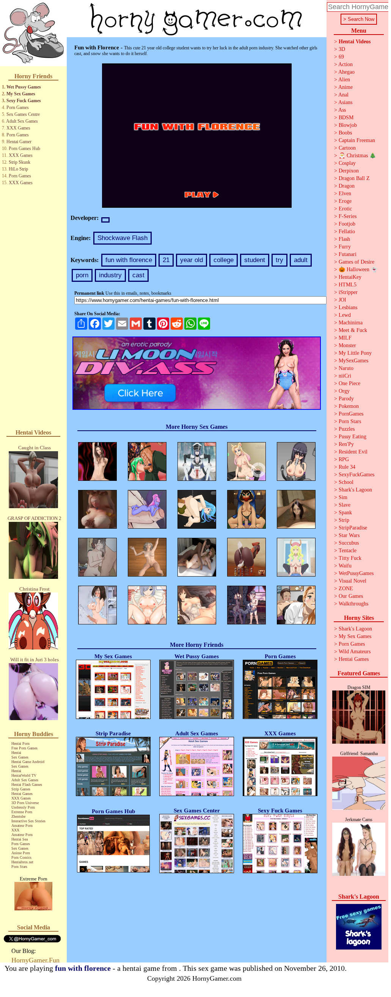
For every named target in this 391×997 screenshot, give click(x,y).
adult (301, 260)
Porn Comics (21, 857)
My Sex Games (20, 93)
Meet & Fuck (353, 330)
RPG (344, 459)
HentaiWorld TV (23, 775)
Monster (347, 345)
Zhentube (18, 816)
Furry (345, 247)
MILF (345, 338)
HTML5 (347, 285)
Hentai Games (22, 794)
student (254, 260)
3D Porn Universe (25, 803)
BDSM (346, 117)
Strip (344, 520)
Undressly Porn (23, 807)
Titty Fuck (350, 558)
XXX (15, 830)
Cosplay (347, 163)
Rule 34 (347, 467)
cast (138, 275)
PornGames (351, 414)
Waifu (345, 566)
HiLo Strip (18, 169)
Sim (343, 497)
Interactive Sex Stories (28, 821)
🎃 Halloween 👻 (358, 269)
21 (166, 260)
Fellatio (347, 231)
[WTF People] (33, 908)
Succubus (349, 543)
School (346, 482)
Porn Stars (19, 866)
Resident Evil (353, 452)
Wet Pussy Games (23, 87)
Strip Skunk (19, 162)
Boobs (345, 133)
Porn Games (17, 107)
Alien (344, 79)
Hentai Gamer (18, 141)
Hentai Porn (20, 743)
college (224, 260)
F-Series (347, 216)
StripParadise (353, 528)
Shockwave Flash (122, 238)
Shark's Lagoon (355, 490)
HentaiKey (350, 277)
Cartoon (347, 148)
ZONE (346, 588)
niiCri (345, 376)
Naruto (346, 368)
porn (82, 275)
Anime (345, 87)
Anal (343, 95)
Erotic (345, 209)
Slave (344, 505)
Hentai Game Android (27, 762)
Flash (344, 239)
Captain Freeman (357, 140)
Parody (346, 398)
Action (345, 64)
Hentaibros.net (22, 862)
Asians (345, 102)
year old (191, 260)
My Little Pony (355, 353)
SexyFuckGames (356, 474)
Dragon (347, 186)
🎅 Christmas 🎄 (357, 155)
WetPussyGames (356, 573)
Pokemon (349, 406)
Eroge (345, 201)
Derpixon (349, 171)
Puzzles (347, 429)
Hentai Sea (19, 839)
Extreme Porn (21, 812)
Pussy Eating (352, 436)
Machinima (351, 322)
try (279, 260)
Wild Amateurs (355, 651)
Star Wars (349, 535)
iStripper (348, 292)
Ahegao (346, 72)
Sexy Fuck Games (23, 100)
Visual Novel (352, 581)
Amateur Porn (22, 825)
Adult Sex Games (22, 121)
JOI (342, 300)
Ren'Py (346, 444)
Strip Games (20, 789)
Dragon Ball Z (354, 178)
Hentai (16, 753)
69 (341, 57)
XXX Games (18, 128)
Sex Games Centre (23, 114)
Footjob (347, 224)
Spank (345, 512)
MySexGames (353, 360)
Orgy (344, 391)
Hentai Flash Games (26, 784)
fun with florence (128, 260)
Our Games (351, 596)
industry (110, 275)
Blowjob (348, 125)
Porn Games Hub (24, 148)
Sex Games (19, 757)
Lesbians (348, 307)
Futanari (347, 254)
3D (342, 49)
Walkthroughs (353, 604)
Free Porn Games (24, 748)
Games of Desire (356, 262)
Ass (342, 110)
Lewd (345, 315)
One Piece (349, 383)
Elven (345, 193)
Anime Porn (20, 853)
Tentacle (347, 550)
